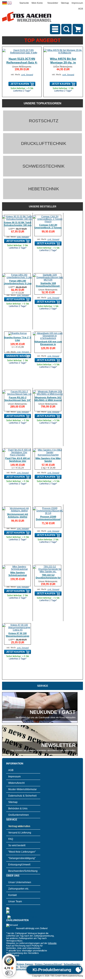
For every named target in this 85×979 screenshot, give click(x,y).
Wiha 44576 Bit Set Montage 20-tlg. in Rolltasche (63, 62)
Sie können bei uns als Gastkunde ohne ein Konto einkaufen (45, 717)
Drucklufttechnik (43, 143)
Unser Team (15, 901)
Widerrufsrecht (16, 783)
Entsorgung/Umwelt (19, 864)
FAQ (10, 839)
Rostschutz (43, 120)
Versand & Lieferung (19, 832)
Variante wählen (18, 356)
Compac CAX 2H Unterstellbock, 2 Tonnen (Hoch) (48, 228)
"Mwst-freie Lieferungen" (22, 851)
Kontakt (12, 895)
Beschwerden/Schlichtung (23, 871)
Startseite (24, 3)
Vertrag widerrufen (19, 826)
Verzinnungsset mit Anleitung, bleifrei (17, 515)
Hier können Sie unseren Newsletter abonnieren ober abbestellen (43, 750)
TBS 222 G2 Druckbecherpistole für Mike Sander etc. (48, 578)
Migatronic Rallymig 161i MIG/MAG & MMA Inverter (48, 398)
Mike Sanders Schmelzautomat (17, 573)
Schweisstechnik (43, 166)
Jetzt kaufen (20, 83)
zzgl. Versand (27, 75)
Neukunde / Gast (53, 712)
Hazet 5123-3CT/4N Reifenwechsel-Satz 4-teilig (22, 62)
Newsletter (52, 3)
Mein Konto (37, 3)
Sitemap (65, 3)
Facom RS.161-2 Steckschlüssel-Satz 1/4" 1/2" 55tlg (17, 400)
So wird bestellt (16, 845)
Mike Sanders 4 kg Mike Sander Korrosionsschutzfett (48, 461)
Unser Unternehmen (19, 882)
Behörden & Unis (17, 808)
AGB (80, 8)
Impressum (77, 3)
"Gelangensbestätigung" (21, 858)
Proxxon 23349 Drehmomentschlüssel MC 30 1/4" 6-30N (48, 519)
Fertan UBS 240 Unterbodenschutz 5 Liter (18, 282)
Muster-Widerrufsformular (22, 789)
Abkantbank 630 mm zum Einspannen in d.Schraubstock (48, 344)
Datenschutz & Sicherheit (22, 795)
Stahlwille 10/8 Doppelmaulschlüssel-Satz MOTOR (48, 286)
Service (42, 685)
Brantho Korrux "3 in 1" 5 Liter (17, 338)
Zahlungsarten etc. (18, 888)
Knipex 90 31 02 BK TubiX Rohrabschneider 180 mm (18, 223)
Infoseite (52, 943)
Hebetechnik (43, 188)
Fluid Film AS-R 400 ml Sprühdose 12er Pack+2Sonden (17, 461)
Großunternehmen (18, 814)
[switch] (9, 973)
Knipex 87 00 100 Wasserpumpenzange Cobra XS (17, 636)
